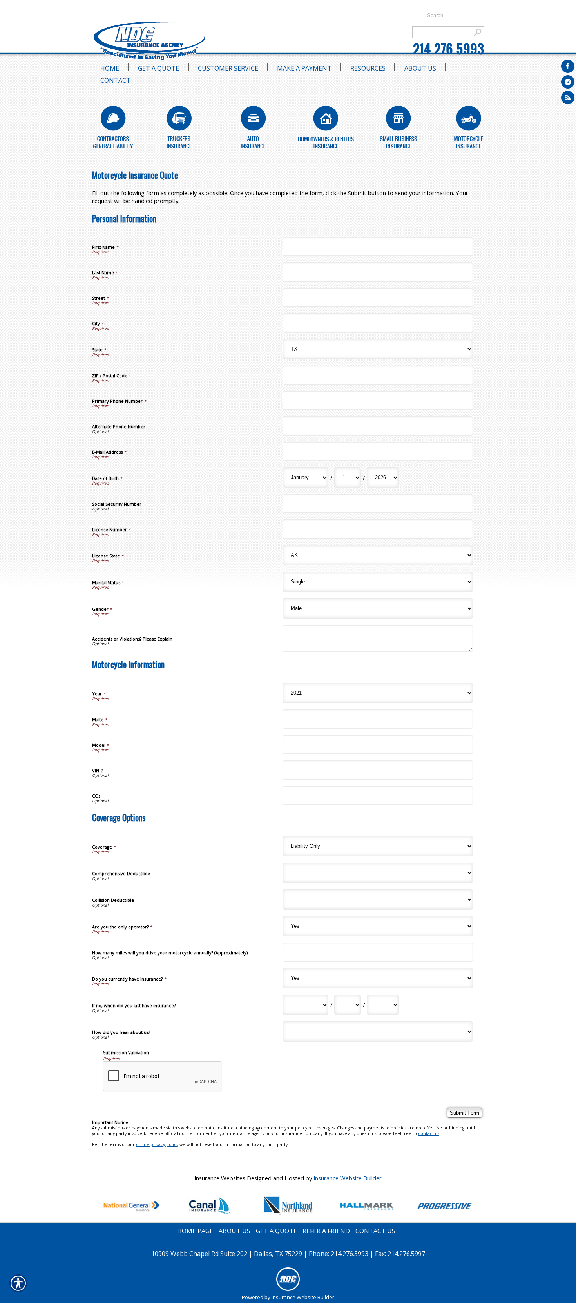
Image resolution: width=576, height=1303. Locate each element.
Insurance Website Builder (347, 1178)
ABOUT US (234, 1231)
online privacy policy (157, 1144)
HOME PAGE (195, 1231)
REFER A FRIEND (326, 1231)
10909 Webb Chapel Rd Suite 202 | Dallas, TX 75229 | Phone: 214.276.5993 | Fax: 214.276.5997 (288, 1253)
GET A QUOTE (276, 1231)
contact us (428, 1133)
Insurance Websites (219, 1178)
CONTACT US (375, 1231)
